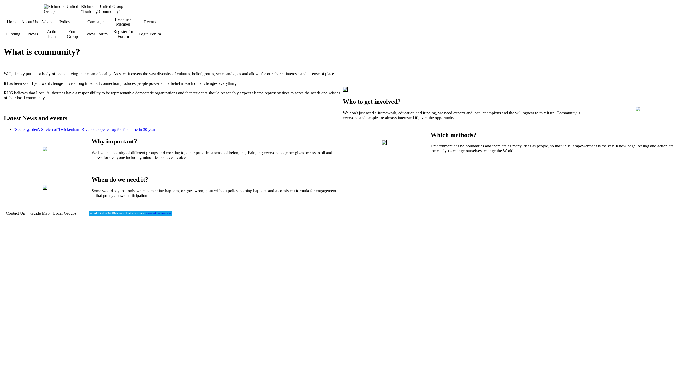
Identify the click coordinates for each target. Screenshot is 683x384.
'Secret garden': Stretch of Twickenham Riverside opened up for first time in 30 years (85, 129)
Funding (13, 34)
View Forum (97, 34)
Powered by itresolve (158, 213)
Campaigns (96, 21)
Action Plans (52, 34)
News (33, 34)
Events (150, 21)
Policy (64, 21)
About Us (29, 21)
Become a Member (123, 21)
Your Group (72, 34)
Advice (47, 21)
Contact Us (15, 213)
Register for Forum (123, 34)
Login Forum (149, 34)
